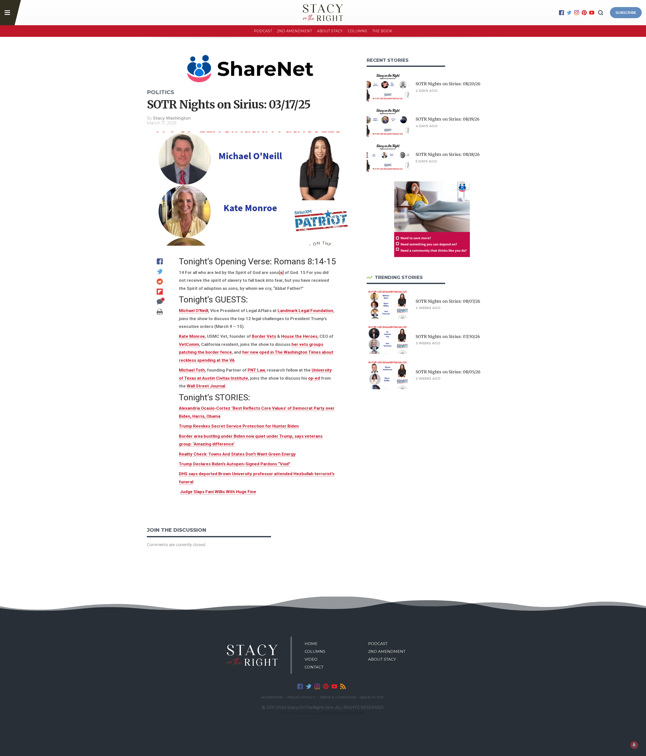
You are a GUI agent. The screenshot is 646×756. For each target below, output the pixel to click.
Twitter (569, 12)
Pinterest (584, 12)
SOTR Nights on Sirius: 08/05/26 (448, 371)
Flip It (160, 292)
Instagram (576, 12)
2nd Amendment (294, 31)
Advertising (272, 697)
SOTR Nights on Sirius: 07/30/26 (448, 336)
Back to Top (372, 697)
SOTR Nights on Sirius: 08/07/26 (448, 301)
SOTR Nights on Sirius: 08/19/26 (447, 119)
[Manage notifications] (634, 745)
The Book (382, 31)
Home (311, 643)
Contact (314, 667)
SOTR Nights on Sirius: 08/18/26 (448, 154)
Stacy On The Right (252, 655)
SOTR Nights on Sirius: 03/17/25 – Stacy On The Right (323, 12)
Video (311, 659)
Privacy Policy (301, 697)
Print (160, 312)
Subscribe (625, 12)
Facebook (561, 12)
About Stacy (330, 31)
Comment (160, 302)
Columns (357, 31)
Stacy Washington (172, 118)
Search (601, 13)
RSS (343, 686)
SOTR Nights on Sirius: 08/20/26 (448, 83)
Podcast (263, 31)
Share (160, 261)
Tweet (160, 271)
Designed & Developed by (323, 713)
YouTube (591, 12)
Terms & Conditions (338, 697)
